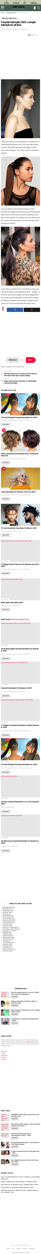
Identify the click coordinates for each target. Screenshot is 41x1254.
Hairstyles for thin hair (9, 931)
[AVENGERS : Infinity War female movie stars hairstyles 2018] (5, 1117)
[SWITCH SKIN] (34, 7)
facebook (4, 1051)
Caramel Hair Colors (9, 922)
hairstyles (11, 367)
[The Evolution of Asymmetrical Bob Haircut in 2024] (5, 1021)
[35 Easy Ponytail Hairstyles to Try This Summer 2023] (20, 786)
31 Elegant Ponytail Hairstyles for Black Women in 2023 (20, 726)
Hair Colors (18, 6)
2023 (3, 367)
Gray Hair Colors (7, 925)
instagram (4, 1055)
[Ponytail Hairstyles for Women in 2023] (20, 673)
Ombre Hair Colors (8, 939)
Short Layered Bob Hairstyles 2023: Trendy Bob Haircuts (19, 455)
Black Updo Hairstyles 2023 (12, 602)
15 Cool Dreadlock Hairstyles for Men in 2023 (19, 528)
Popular (16, 3)
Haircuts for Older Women (11, 927)
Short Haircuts (7, 947)
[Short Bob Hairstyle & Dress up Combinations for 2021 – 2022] (5, 1135)
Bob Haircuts (7, 914)
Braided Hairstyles (8, 915)
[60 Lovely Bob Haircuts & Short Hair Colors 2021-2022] (5, 1161)
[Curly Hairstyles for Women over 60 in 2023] (20, 479)
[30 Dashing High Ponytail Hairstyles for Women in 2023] (20, 633)
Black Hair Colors (8, 909)
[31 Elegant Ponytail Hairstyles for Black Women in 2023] (20, 710)
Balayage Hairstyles (9, 907)
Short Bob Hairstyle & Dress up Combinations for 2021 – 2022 (21, 1134)
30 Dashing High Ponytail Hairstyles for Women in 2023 (20, 650)
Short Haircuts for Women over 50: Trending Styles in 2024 (19, 1184)
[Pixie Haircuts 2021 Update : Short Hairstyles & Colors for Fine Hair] (5, 1127)
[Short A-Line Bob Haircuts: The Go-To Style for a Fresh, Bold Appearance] (5, 995)
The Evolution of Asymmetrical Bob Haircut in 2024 (17, 1187)
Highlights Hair (7, 932)
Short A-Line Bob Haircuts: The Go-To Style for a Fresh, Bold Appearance (25, 993)
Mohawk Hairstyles (8, 937)
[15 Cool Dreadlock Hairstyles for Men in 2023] (20, 515)
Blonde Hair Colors (8, 910)
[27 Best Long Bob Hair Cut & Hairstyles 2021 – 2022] (5, 1152)
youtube (3, 1059)
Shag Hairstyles (7, 946)
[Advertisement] (20, 58)
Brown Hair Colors (8, 917)
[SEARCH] (38, 7)
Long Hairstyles (7, 934)
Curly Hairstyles (7, 924)
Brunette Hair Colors (9, 919)
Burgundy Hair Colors (9, 920)
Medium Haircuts (8, 936)
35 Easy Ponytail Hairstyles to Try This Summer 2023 (20, 803)
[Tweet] (32, 310)
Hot (24, 3)
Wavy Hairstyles (8, 951)
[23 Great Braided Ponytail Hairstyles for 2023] (20, 404)
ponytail (20, 367)
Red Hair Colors (7, 944)
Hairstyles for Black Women (11, 929)
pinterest (4, 1057)
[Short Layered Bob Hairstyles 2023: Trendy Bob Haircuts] (20, 440)
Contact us (32, 1248)
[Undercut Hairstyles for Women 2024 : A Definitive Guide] (5, 1003)
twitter (3, 1053)
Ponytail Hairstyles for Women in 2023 (16, 688)
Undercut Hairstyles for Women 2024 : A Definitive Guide (19, 1182)
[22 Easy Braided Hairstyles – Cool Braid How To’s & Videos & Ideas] (5, 1145)
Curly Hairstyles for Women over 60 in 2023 (18, 492)
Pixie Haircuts (7, 941)
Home (8, 1248)
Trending (33, 3)
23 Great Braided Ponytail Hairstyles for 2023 (19, 417)
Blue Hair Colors (7, 912)
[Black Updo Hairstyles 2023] (20, 589)
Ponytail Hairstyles (20, 619)
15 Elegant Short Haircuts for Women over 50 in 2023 (20, 565)
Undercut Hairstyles (9, 949)
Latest (6, 3)
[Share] (15, 310)
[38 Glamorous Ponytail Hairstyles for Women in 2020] (20, 826)
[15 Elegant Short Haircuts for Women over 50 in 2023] (20, 551)
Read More (5, 424)
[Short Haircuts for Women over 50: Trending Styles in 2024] (5, 1012)
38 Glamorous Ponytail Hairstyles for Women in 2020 (20, 842)
